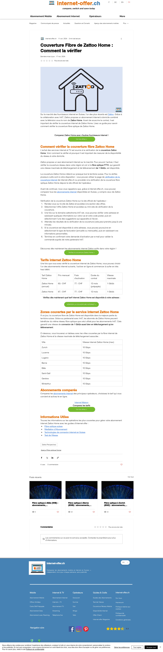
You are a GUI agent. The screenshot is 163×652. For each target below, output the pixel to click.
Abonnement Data (36, 611)
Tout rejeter (137, 647)
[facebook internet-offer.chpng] (71, 629)
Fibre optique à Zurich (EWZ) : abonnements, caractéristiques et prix (115, 504)
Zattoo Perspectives (49, 445)
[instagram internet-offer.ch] (79, 629)
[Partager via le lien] (58, 458)
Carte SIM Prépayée (37, 606)
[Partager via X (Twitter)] (47, 458)
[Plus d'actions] (121, 38)
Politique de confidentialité (35, 649)
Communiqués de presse (50, 23)
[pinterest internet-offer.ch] (86, 629)
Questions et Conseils (82, 23)
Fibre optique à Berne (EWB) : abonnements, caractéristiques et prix (79, 504)
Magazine (32, 23)
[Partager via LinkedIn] (52, 458)
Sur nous (119, 598)
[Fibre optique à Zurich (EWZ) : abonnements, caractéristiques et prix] (117, 490)
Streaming (56, 611)
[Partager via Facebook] (41, 458)
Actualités (66, 23)
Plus (124, 23)
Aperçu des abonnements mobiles (106, 23)
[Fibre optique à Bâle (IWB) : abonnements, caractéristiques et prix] (45, 490)
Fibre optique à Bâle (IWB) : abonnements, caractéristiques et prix (45, 504)
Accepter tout (151, 647)
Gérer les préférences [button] (122, 647)
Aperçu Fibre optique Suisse (51, 450)
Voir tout (131, 477)
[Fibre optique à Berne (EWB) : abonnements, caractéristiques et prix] (82, 490)
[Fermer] (160, 647)
